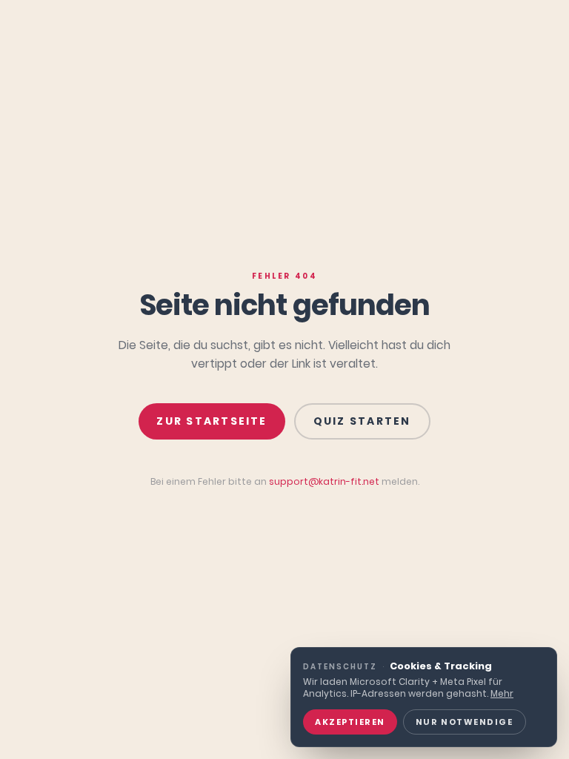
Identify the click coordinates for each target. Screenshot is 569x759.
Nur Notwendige (464, 722)
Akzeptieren (350, 722)
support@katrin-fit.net (324, 481)
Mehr (501, 693)
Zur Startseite (211, 421)
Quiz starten (362, 421)
